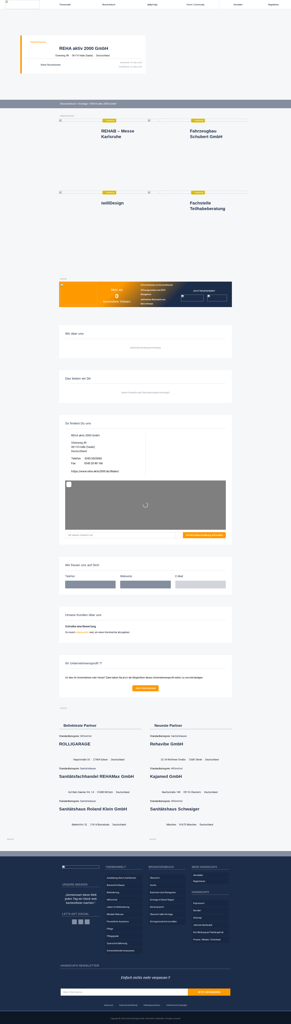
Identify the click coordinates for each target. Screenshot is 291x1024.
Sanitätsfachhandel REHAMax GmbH (96, 776)
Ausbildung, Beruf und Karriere (121, 878)
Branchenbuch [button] (108, 4)
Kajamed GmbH (166, 776)
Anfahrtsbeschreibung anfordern (204, 535)
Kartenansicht (157, 907)
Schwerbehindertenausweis (120, 950)
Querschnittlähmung (117, 943)
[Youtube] (87, 921)
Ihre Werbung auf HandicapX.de (208, 932)
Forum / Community (195, 4)
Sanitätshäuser (38, 42)
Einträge (83, 103)
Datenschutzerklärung (128, 1005)
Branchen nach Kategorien (163, 892)
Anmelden (237, 4)
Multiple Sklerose (115, 914)
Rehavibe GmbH (166, 744)
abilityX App (152, 4)
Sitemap (197, 918)
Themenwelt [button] (64, 4)
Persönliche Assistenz (118, 921)
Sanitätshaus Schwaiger (174, 809)
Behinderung (113, 892)
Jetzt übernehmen (145, 688)
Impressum (198, 903)
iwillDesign (112, 203)
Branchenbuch (68, 103)
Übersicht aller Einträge (161, 914)
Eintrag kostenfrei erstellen (163, 921)
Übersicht (155, 878)
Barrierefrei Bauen (116, 885)
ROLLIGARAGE (74, 744)
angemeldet (82, 632)
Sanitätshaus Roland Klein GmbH (93, 809)
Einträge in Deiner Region (162, 900)
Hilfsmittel (86, 736)
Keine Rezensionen (51, 64)
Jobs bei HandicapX (202, 925)
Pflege (110, 929)
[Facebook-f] (74, 921)
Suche (153, 885)
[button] (200, 584)
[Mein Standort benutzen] (179, 535)
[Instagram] (80, 921)
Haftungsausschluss (152, 1005)
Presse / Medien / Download (207, 939)
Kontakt (197, 910)
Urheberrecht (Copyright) (176, 1005)
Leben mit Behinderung (118, 907)
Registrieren (273, 4)
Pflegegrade (113, 936)
